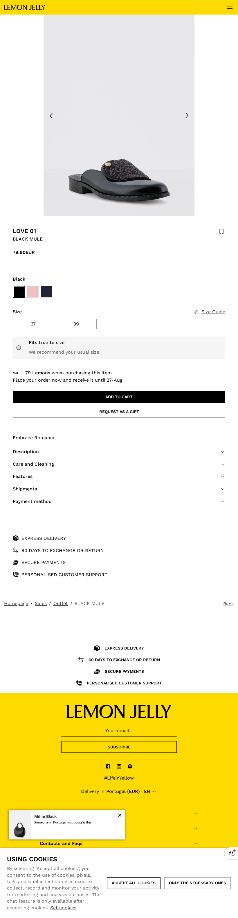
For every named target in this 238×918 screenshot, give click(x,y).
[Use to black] (19, 292)
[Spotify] (130, 766)
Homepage (16, 603)
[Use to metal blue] (47, 292)
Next (187, 115)
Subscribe (119, 747)
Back (228, 603)
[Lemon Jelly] (24, 7)
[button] (119, 452)
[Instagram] (119, 766)
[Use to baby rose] (33, 292)
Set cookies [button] (63, 907)
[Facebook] (108, 766)
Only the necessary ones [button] (197, 882)
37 (33, 324)
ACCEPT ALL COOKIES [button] (134, 882)
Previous (51, 115)
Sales (41, 603)
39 (76, 324)
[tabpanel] (119, 115)
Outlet (60, 603)
